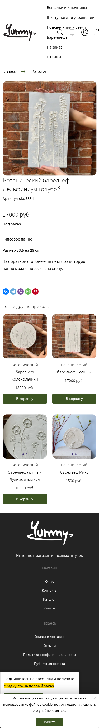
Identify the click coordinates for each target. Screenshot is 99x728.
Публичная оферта (49, 663)
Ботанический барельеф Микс (74, 468)
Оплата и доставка (49, 636)
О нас (49, 581)
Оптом (49, 608)
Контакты (49, 590)
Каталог (39, 71)
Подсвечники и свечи (66, 27)
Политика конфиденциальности (49, 654)
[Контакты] (72, 32)
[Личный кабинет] (84, 32)
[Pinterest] (35, 291)
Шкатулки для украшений (71, 17)
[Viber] (20, 291)
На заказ (54, 47)
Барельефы (57, 37)
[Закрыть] (94, 698)
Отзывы (54, 56)
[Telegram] (13, 291)
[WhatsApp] (28, 291)
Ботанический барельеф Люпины (74, 368)
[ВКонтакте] (6, 291)
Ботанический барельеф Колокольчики (24, 372)
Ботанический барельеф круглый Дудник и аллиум (25, 472)
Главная (10, 71)
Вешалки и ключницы (67, 7)
